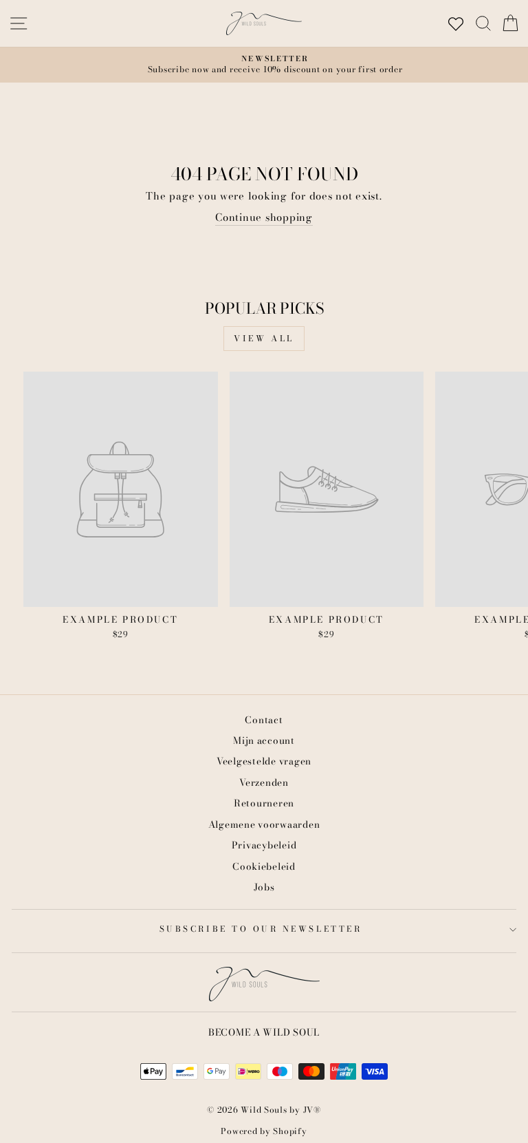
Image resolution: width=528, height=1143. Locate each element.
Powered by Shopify (264, 1130)
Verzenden (264, 782)
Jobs (264, 887)
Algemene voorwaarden (264, 824)
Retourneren (264, 803)
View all (264, 338)
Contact (264, 720)
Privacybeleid (264, 845)
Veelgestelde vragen (264, 761)
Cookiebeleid (264, 866)
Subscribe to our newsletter (261, 929)
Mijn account (264, 740)
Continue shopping (264, 218)
